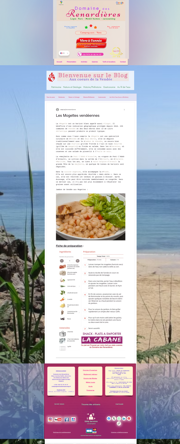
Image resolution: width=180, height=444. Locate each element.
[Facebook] (109, 418)
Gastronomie (102, 97)
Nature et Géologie (74, 97)
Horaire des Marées (90, 378)
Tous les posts (51, 97)
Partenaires (90, 390)
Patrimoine (61, 97)
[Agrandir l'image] (123, 196)
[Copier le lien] (119, 423)
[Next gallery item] (123, 217)
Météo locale (90, 382)
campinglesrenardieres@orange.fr (61, 386)
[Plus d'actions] (124, 109)
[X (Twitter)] (114, 418)
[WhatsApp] (119, 418)
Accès (90, 386)
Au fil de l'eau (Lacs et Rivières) (119, 97)
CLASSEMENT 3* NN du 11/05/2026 (119, 387)
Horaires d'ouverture (90, 370)
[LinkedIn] (124, 418)
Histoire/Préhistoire (88, 97)
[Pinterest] (129, 418)
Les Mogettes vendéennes (77, 115)
